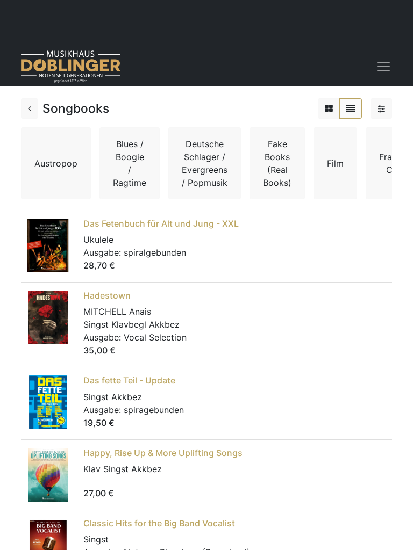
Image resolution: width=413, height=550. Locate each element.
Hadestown (107, 295)
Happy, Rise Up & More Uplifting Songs (163, 452)
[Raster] (329, 108)
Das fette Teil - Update (129, 380)
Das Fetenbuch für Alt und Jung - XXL (161, 223)
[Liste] (350, 108)
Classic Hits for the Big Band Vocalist (159, 523)
